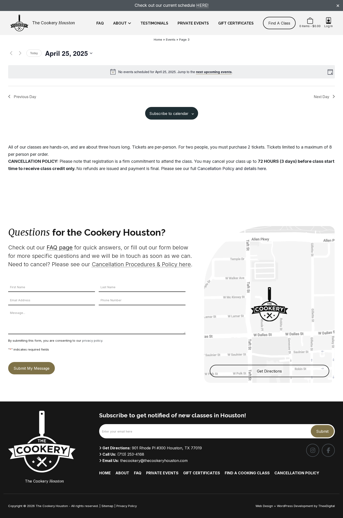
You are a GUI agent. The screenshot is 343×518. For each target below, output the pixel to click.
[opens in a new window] (312, 450)
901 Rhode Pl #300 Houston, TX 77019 (167, 448)
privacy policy (92, 340)
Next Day (321, 96)
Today (34, 53)
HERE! (202, 5)
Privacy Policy (126, 506)
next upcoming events (214, 71)
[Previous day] (11, 53)
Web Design (264, 506)
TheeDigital (326, 506)
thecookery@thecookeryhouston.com (154, 460)
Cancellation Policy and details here (231, 168)
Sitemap (107, 506)
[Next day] (20, 53)
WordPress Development (295, 506)
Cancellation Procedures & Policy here (141, 264)
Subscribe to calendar (169, 113)
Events (170, 39)
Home (158, 39)
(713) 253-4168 (130, 454)
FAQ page (60, 247)
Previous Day (25, 96)
